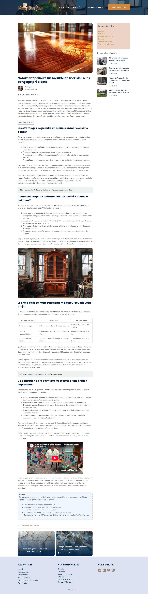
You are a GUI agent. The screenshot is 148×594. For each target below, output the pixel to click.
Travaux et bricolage (30, 95)
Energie (101, 31)
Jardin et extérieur (105, 41)
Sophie (29, 87)
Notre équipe (78, 7)
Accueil (20, 569)
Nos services (64, 7)
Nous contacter (23, 572)
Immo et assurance (105, 36)
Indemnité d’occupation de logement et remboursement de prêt (119, 80)
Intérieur (101, 39)
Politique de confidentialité (28, 580)
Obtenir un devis (119, 7)
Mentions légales (24, 577)
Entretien (101, 34)
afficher (29, 122)
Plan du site (22, 583)
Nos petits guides (95, 7)
